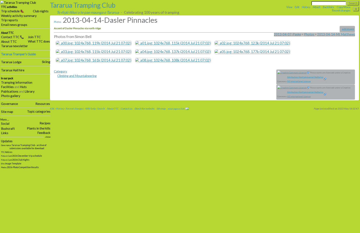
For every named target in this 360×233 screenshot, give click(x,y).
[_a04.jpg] (173, 51)
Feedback (43, 133)
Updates (6, 141)
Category (60, 71)
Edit (297, 7)
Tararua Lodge (11, 62)
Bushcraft (8, 128)
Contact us (126, 108)
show (47, 137)
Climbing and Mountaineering (77, 76)
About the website (145, 108)
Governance (9, 104)
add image (348, 28)
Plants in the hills (38, 128)
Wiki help (90, 108)
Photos (57, 21)
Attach (316, 7)
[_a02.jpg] (252, 43)
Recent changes (341, 10)
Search (101, 108)
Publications (9, 91)
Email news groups (14, 24)
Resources (42, 104)
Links (4, 133)
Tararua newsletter (14, 46)
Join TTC (34, 37)
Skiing (46, 62)
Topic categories (38, 111)
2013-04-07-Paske (287, 34)
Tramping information (16, 82)
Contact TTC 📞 (12, 37)
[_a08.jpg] (173, 60)
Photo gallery (10, 96)
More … (4, 119)
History (306, 7)
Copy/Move (343, 7)
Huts (23, 87)
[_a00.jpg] (93, 43)
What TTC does (39, 41)
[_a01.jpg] (173, 43)
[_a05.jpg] (252, 51)
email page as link (176, 108)
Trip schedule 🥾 (12, 11)
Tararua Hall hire (12, 70)
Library (30, 91)
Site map (7, 111)
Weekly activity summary (19, 16)
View (289, 7)
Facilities (7, 87)
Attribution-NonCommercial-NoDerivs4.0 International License (305, 79)
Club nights (41, 11)
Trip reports (9, 20)
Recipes (45, 123)
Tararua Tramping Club (82, 5)
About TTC (9, 41)
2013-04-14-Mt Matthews (336, 34)
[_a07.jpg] (93, 60)
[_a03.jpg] (93, 51)
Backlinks (328, 7)
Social (5, 123)
